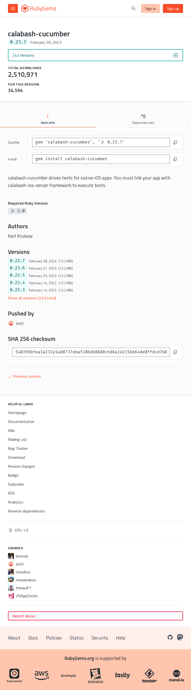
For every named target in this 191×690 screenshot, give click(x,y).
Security (100, 637)
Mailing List (17, 439)
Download (16, 457)
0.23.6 (17, 268)
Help (120, 637)
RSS (11, 493)
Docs (33, 637)
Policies (54, 637)
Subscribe (16, 484)
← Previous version (24, 376)
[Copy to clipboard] (175, 142)
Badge (13, 475)
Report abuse (23, 616)
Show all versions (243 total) (32, 298)
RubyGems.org (79, 658)
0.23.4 (17, 282)
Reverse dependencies (26, 511)
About (14, 637)
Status (77, 637)
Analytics (15, 502)
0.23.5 (17, 275)
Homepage (17, 412)
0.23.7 (17, 260)
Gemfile (13, 142)
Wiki (11, 430)
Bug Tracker (18, 448)
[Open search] (133, 8)
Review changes (21, 466)
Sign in (150, 8)
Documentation (21, 421)
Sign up (173, 8)
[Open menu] (13, 8)
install (12, 159)
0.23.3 (17, 289)
